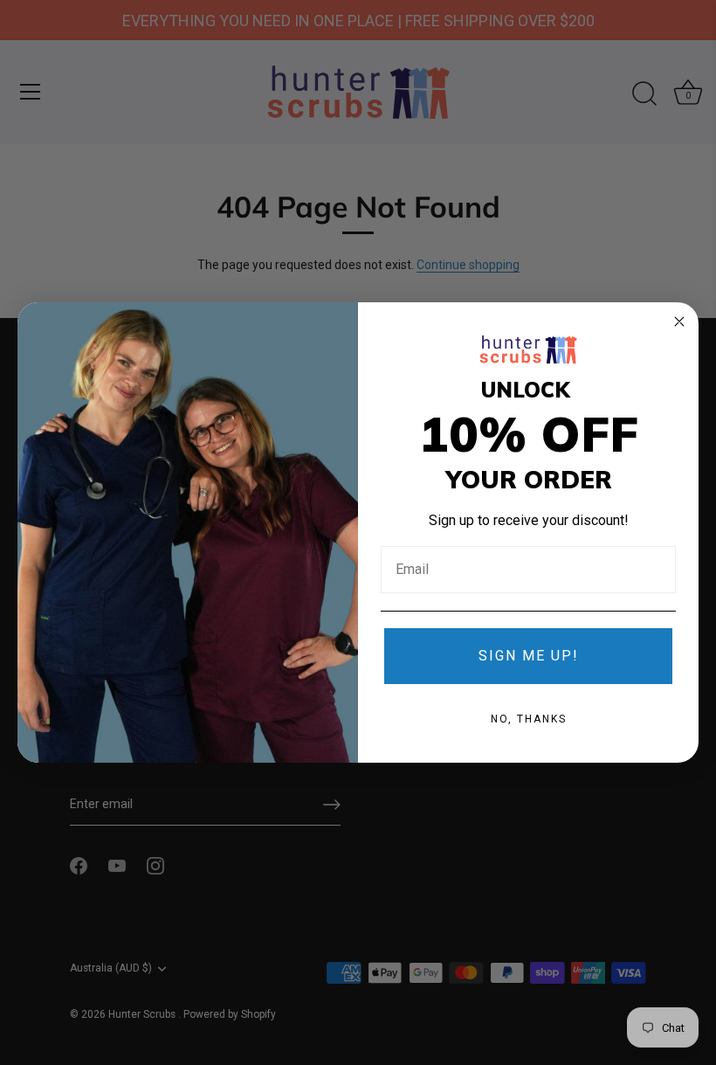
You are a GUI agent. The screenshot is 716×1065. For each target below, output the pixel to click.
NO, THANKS (529, 719)
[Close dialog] (679, 321)
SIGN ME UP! (528, 655)
